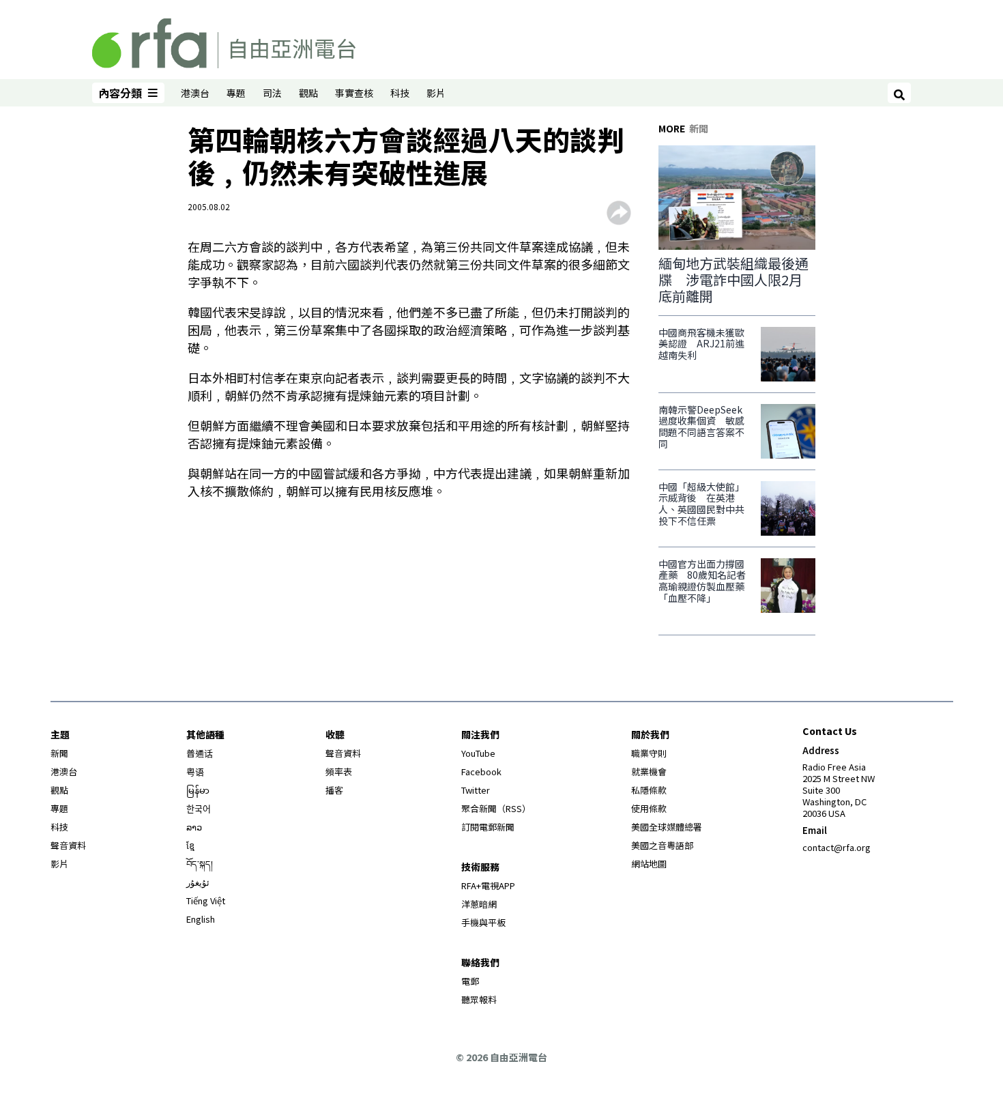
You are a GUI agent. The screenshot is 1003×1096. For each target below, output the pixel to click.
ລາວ (194, 826)
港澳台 (195, 93)
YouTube (478, 753)
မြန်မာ (197, 789)
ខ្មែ (190, 845)
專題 (236, 93)
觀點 (308, 93)
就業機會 (649, 771)
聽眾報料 (479, 999)
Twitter (475, 789)
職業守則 (649, 753)
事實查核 (354, 93)
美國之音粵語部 (662, 845)
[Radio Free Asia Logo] (223, 41)
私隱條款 (649, 789)
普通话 (199, 753)
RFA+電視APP (488, 885)
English (200, 918)
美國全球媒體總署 (666, 826)
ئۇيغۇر (197, 882)
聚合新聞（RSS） (496, 808)
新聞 (59, 753)
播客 (334, 789)
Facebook (481, 771)
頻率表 (338, 771)
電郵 (470, 981)
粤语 (195, 771)
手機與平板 (483, 922)
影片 (436, 93)
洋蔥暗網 (479, 903)
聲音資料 (68, 845)
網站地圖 (649, 863)
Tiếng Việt (205, 900)
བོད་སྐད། (199, 863)
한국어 (198, 808)
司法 (272, 93)
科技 (399, 93)
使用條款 (649, 808)
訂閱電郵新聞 (487, 826)
